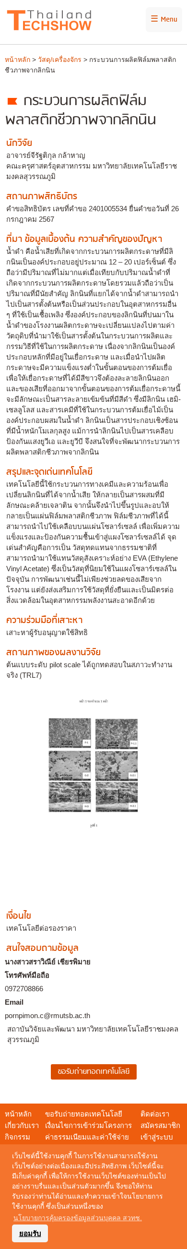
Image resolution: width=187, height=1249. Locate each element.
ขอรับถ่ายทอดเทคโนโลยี (83, 1114)
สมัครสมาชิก (160, 1125)
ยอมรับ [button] (30, 1233)
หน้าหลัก (17, 59)
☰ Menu (164, 19)
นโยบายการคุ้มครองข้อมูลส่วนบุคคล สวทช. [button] (77, 1218)
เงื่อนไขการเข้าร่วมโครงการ (88, 1125)
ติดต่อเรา (154, 1114)
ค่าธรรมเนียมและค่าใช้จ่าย (87, 1137)
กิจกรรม (17, 1137)
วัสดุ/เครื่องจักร (60, 59)
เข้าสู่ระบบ (156, 1137)
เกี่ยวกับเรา (22, 1125)
